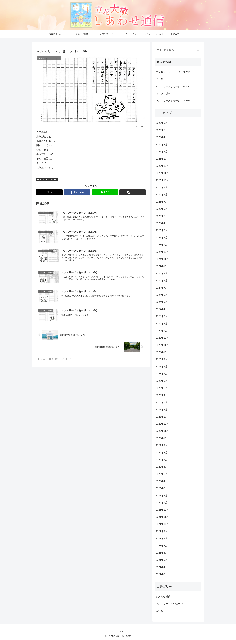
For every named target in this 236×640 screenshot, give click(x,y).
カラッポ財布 (163, 93)
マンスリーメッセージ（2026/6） (174, 72)
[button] (132, 192)
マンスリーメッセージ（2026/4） (174, 100)
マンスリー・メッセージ (48, 180)
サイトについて (118, 631)
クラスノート (163, 79)
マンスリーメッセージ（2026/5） (174, 86)
